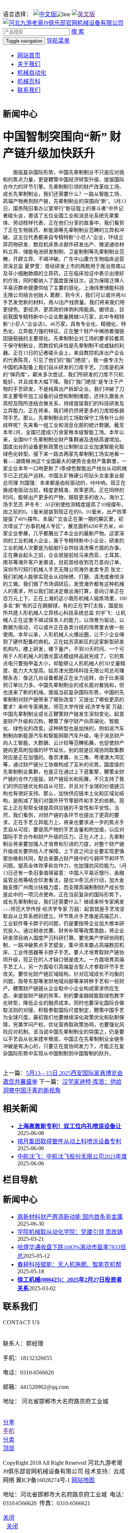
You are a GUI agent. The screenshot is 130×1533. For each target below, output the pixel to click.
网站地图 (83, 1480)
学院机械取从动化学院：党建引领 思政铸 (70, 1232)
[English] (83, 14)
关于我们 (28, 64)
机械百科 (28, 81)
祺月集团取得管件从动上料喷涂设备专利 (69, 1141)
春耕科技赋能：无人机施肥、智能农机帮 (69, 1264)
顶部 (8, 1448)
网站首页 (28, 55)
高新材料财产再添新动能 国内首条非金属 (70, 1217)
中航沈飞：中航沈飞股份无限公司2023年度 (72, 1156)
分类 (8, 1440)
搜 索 (77, 32)
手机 (8, 1431)
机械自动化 (31, 73)
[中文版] (44, 14)
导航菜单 (58, 41)
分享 (8, 1422)
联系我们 (28, 90)
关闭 (12, 1526)
